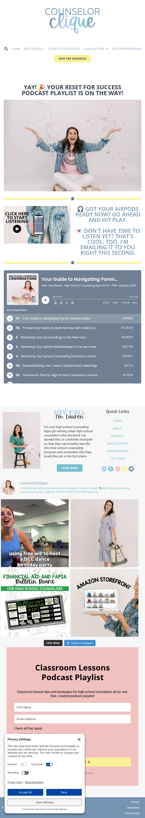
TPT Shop (117, 459)
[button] (6, 49)
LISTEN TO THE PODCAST (64, 49)
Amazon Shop (117, 443)
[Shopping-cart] (131, 469)
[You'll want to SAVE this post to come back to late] (104, 603)
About (118, 428)
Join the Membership (126, 49)
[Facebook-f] (110, 469)
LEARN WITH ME (94, 49)
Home (16, 49)
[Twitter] (124, 469)
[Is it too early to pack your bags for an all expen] (104, 533)
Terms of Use (131, 813)
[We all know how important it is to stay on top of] (35, 603)
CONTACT (117, 436)
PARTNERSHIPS (118, 451)
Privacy (135, 801)
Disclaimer (133, 807)
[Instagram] (104, 469)
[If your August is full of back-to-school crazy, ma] (35, 533)
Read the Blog (34, 49)
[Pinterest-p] (117, 469)
